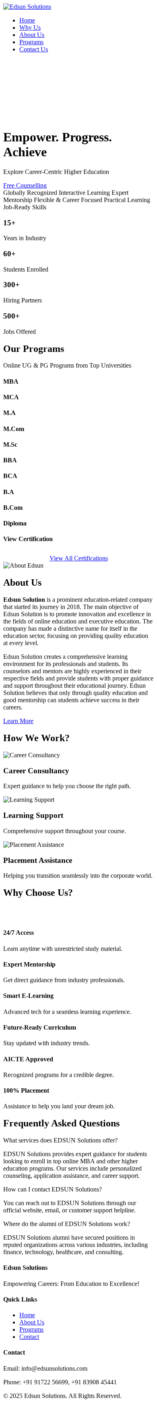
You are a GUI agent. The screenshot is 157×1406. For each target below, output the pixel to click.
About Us (31, 34)
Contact (29, 1336)
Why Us (30, 27)
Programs (31, 42)
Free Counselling (25, 185)
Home (27, 20)
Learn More (18, 720)
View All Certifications (79, 558)
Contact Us (33, 49)
